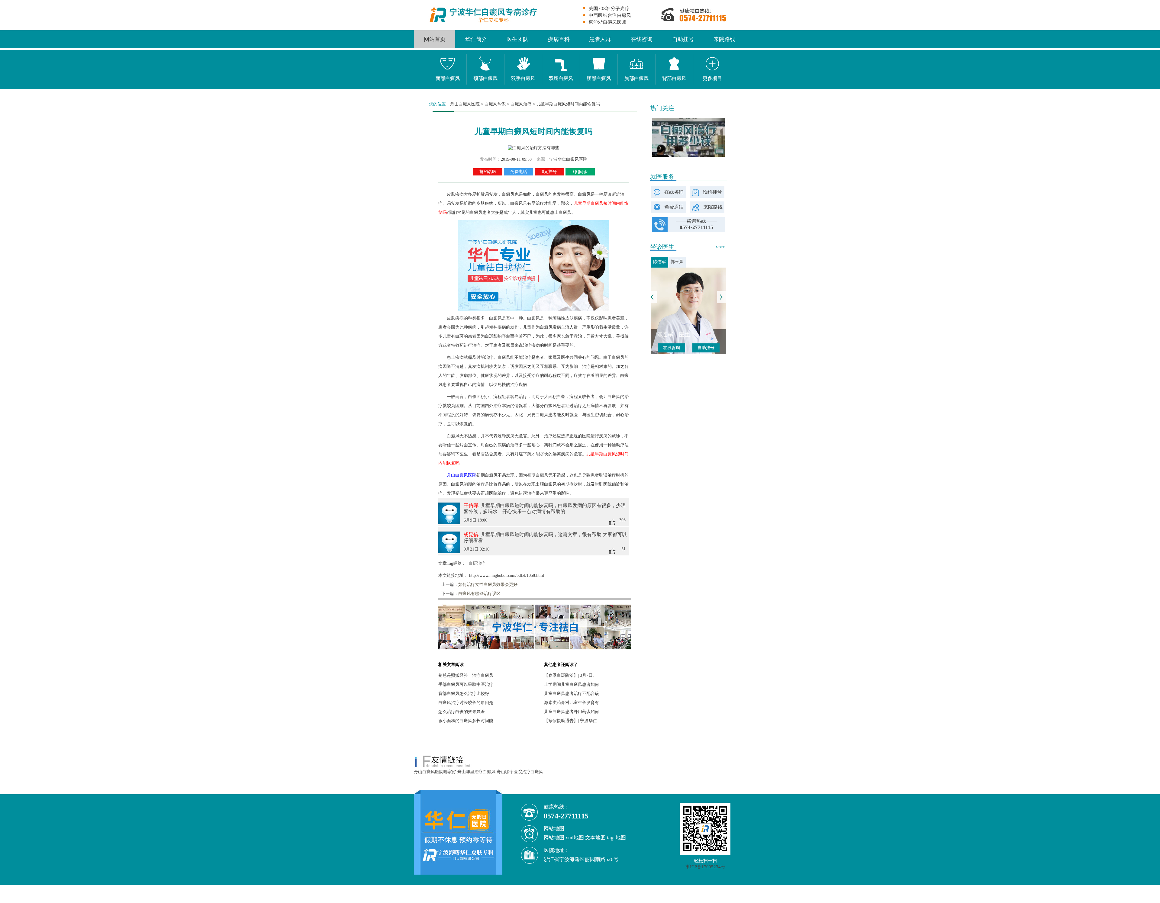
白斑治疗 (477, 563)
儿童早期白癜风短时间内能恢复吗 (568, 104)
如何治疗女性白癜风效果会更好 (487, 584)
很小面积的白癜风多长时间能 (465, 720)
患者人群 (600, 39)
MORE (720, 247)
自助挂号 (683, 39)
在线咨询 (641, 39)
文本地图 (595, 837)
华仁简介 (476, 39)
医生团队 (517, 39)
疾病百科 (559, 39)
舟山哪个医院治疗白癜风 (520, 772)
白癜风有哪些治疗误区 (479, 593)
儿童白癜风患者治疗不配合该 (571, 693)
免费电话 (518, 171)
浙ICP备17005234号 (705, 866)
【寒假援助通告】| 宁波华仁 (570, 720)
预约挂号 (712, 191)
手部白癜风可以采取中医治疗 (465, 684)
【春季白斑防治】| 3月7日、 (570, 675)
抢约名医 (487, 171)
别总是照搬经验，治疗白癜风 (465, 675)
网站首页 (435, 39)
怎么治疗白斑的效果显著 (461, 711)
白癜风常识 (495, 104)
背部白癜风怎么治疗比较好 (463, 693)
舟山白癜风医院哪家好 (435, 772)
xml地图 (575, 837)
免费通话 (674, 207)
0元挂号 (549, 171)
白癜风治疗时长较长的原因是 (465, 702)
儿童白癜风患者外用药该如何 (571, 711)
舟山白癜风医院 (465, 104)
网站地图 (554, 837)
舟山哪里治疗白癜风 (476, 772)
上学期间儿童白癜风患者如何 (571, 684)
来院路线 (724, 39)
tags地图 (616, 837)
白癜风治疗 (521, 104)
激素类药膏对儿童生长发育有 (571, 702)
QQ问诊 (580, 171)
